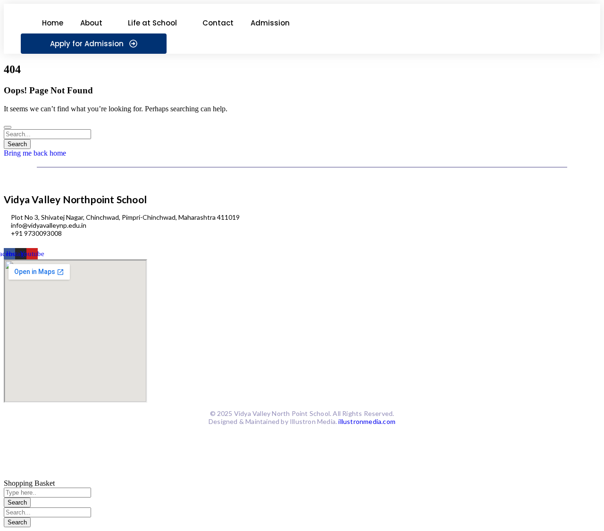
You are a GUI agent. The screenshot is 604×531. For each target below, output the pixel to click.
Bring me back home (35, 153)
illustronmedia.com (366, 421)
